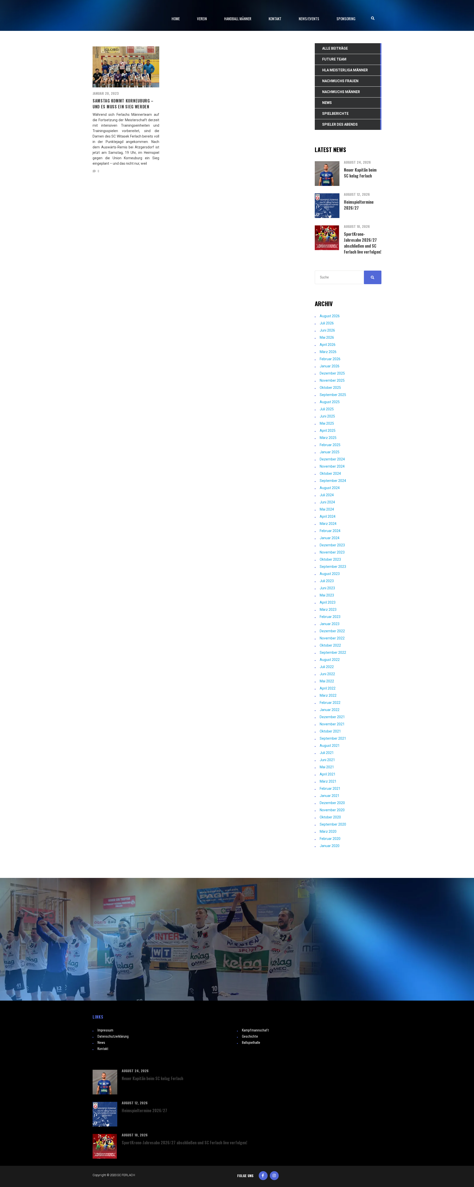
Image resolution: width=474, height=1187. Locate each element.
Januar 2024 (329, 538)
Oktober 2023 (330, 559)
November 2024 (332, 466)
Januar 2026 (329, 366)
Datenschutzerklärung (113, 1036)
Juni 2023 (327, 588)
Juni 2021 (327, 760)
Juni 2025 (327, 416)
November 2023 (332, 552)
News (101, 1043)
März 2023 (328, 610)
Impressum (105, 1030)
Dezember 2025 (332, 373)
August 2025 (330, 402)
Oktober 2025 (330, 388)
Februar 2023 (330, 617)
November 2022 (332, 638)
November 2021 (332, 724)
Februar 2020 (330, 839)
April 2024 (328, 516)
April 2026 (328, 345)
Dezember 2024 (332, 459)
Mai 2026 (327, 337)
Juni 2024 (327, 502)
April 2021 (328, 774)
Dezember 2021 (332, 717)
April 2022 (328, 688)
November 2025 (332, 380)
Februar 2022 (330, 703)
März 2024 (328, 524)
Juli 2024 (327, 495)
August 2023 (330, 574)
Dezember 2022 (332, 631)
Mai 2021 (327, 767)
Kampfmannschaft (255, 1030)
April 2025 (328, 431)
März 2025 (328, 438)
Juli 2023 (327, 581)
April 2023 (328, 602)
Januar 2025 (329, 452)
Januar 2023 (329, 624)
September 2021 (333, 738)
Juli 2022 (327, 667)
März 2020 (328, 831)
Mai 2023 (327, 595)
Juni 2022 (327, 674)
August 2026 (330, 316)
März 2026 (328, 352)
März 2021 (328, 781)
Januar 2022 (329, 710)
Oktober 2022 (330, 645)
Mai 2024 (327, 509)
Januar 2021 (329, 796)
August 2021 (330, 746)
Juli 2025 (327, 409)
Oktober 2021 (330, 731)
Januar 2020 (329, 846)
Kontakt (103, 1049)
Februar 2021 (330, 789)
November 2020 (332, 810)
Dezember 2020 (332, 803)
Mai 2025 (327, 423)
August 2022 (330, 660)
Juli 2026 (327, 323)
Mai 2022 (327, 681)
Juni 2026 (327, 330)
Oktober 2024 (330, 473)
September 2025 (333, 395)
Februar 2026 (330, 359)
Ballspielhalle (251, 1043)
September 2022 (333, 652)
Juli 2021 (327, 753)
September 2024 (333, 481)
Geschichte (250, 1036)
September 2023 (333, 567)
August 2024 (330, 488)
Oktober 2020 (330, 817)
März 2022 (328, 695)
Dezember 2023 (332, 545)
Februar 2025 (330, 445)
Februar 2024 (330, 531)
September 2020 (333, 824)
